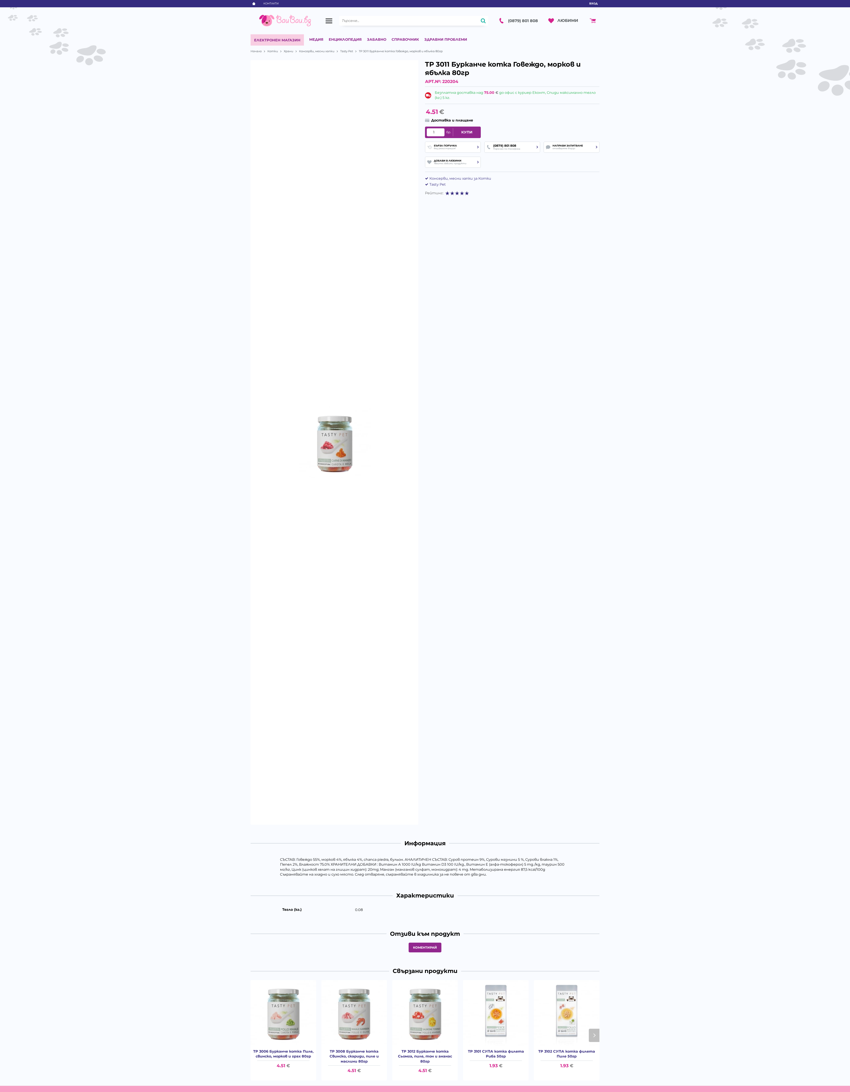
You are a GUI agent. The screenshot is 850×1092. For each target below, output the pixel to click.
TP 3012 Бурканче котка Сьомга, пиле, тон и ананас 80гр (425, 1056)
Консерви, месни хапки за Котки (460, 178)
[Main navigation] (329, 20)
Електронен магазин (277, 40)
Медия (316, 39)
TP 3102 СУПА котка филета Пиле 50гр (566, 1053)
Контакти (271, 3)
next (594, 1035)
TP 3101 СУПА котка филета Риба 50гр (496, 1053)
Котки (272, 51)
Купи (466, 132)
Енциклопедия (345, 39)
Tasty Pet (346, 51)
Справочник (405, 39)
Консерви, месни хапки (316, 51)
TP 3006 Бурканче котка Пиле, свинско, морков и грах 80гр (283, 1053)
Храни (288, 51)
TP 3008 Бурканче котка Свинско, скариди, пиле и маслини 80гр (354, 1056)
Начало (256, 51)
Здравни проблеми (445, 39)
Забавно (376, 39)
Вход (593, 3)
